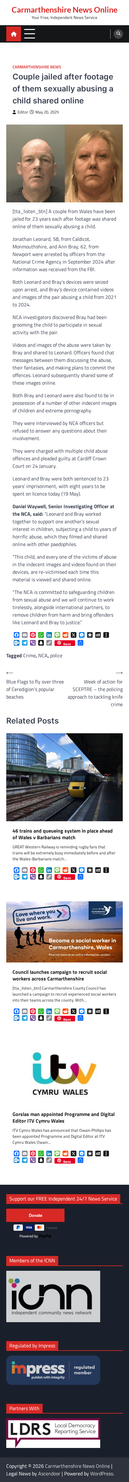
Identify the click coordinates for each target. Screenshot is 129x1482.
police (56, 655)
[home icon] (13, 33)
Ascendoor (49, 1473)
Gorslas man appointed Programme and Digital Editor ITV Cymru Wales (64, 1117)
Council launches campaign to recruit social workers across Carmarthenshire (60, 975)
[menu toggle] (29, 33)
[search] (118, 34)
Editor (23, 112)
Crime (29, 655)
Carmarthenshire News (37, 67)
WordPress (101, 1473)
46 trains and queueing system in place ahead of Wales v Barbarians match (63, 834)
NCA (43, 655)
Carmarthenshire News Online (64, 9)
